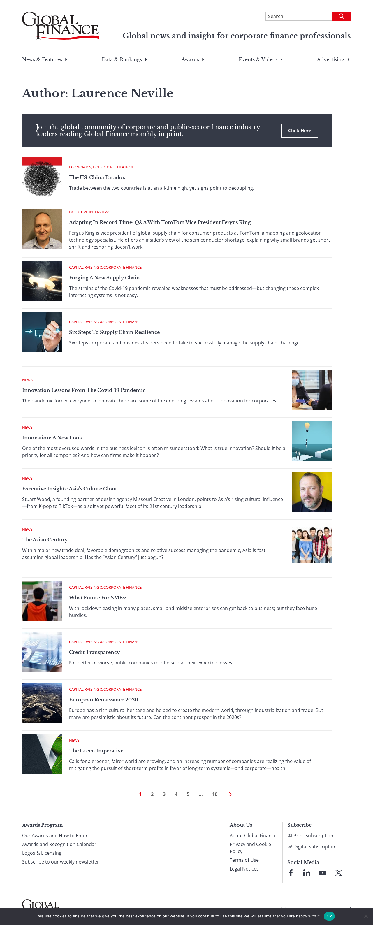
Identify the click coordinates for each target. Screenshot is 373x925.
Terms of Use (244, 860)
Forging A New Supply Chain (104, 278)
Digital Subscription (315, 846)
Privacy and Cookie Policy (250, 847)
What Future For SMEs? (97, 598)
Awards (190, 59)
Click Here (299, 130)
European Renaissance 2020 (103, 700)
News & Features (42, 59)
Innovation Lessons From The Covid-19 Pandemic (83, 390)
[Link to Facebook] (290, 872)
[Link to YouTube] (322, 872)
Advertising (330, 59)
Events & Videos (258, 59)
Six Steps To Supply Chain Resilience (114, 332)
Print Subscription (313, 835)
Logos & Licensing (41, 853)
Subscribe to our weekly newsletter (60, 862)
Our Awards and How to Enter (55, 835)
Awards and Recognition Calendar (59, 844)
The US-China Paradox (97, 177)
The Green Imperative (96, 751)
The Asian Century (45, 540)
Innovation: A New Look (52, 438)
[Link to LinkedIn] (306, 872)
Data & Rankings (122, 59)
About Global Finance (253, 835)
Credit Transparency (94, 652)
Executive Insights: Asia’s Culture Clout (69, 489)
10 (214, 794)
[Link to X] (338, 872)
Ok (329, 916)
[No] (366, 916)
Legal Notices (244, 869)
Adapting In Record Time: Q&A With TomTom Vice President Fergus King (160, 222)
